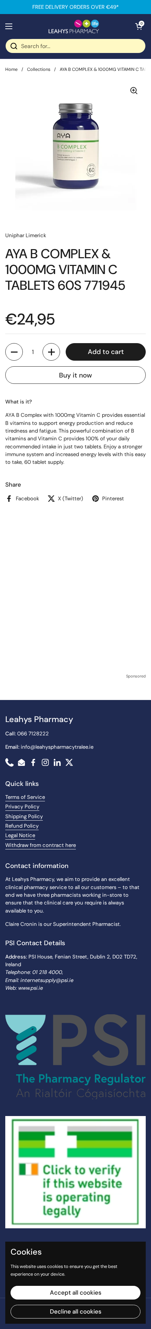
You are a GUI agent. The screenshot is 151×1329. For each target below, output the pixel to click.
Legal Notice (20, 835)
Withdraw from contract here (40, 845)
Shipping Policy (24, 816)
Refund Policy (22, 825)
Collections (38, 69)
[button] (139, 26)
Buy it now (75, 375)
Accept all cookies (75, 1292)
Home (11, 69)
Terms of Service (25, 797)
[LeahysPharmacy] (73, 26)
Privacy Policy (22, 806)
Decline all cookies (75, 1311)
